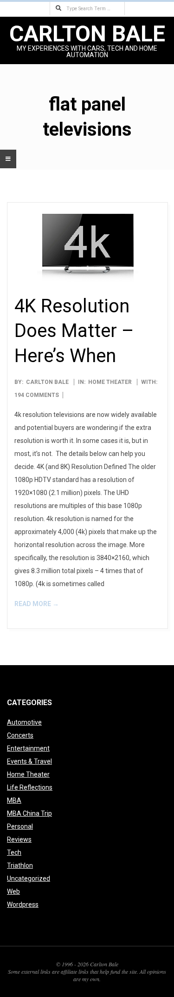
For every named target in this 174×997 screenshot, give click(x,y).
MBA (14, 800)
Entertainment (28, 748)
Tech (14, 852)
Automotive (24, 722)
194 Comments (36, 395)
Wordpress (23, 904)
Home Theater (110, 382)
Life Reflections (29, 787)
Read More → (36, 603)
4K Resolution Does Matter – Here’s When (74, 331)
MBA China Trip (29, 813)
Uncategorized (28, 878)
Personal (20, 826)
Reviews (19, 839)
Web (13, 891)
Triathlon (20, 865)
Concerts (20, 735)
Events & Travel (29, 761)
